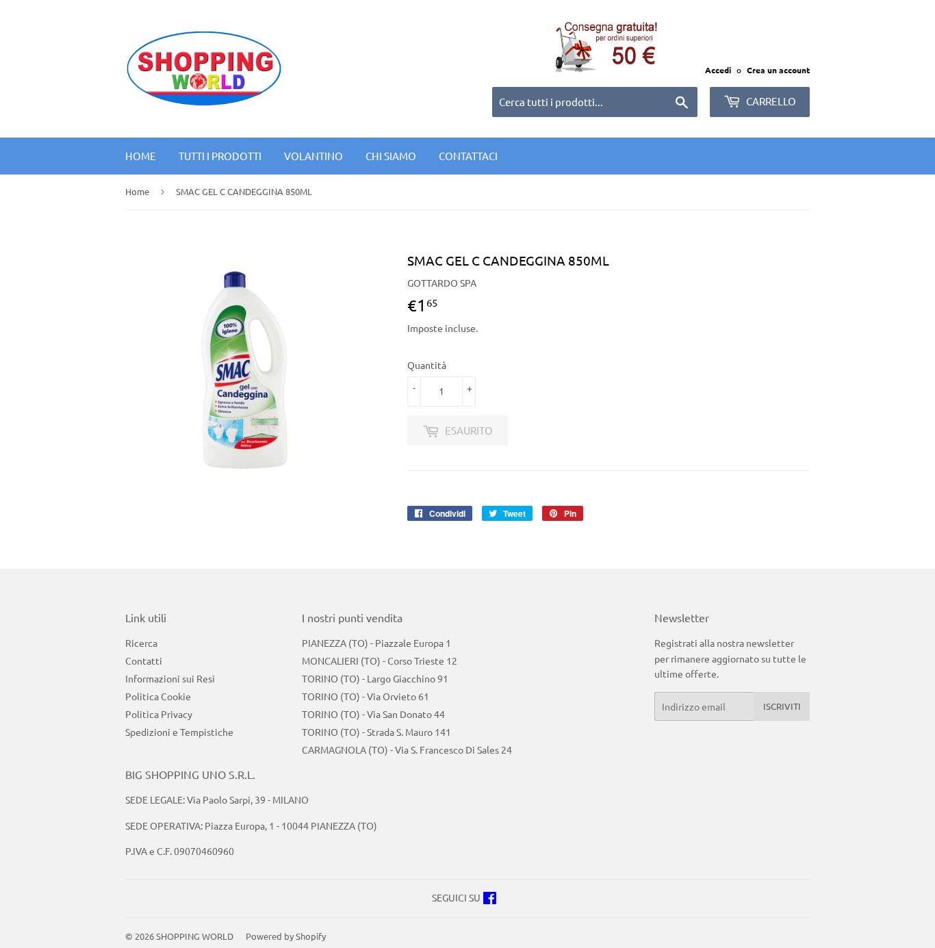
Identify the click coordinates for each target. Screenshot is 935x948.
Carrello (770, 100)
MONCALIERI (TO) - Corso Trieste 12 (379, 660)
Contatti (143, 660)
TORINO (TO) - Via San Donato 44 (373, 714)
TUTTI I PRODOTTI (220, 155)
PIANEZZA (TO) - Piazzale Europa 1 (376, 643)
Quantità (426, 365)
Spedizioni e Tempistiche (179, 732)
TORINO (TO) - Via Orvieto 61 (365, 696)
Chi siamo (391, 155)
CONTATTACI (468, 155)
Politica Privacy (158, 714)
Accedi (718, 69)
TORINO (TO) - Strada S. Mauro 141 (376, 732)
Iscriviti (782, 706)
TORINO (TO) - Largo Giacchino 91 (375, 678)
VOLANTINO (313, 155)
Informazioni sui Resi (170, 678)
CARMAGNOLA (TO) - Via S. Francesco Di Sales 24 (407, 749)
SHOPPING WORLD (194, 936)
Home (140, 155)
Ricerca (141, 643)
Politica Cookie (158, 696)
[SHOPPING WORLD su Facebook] (490, 899)
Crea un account (778, 69)
